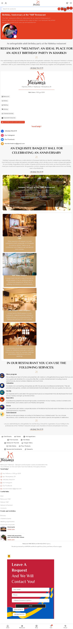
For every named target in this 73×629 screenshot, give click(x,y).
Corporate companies (7, 524)
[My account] (6, 3)
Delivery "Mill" (4, 502)
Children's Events (5, 518)
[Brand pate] (3, 529)
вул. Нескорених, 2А (9, 476)
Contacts (3, 508)
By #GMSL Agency (45, 543)
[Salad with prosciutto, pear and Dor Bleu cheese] (3, 538)
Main (2, 496)
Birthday (3, 515)
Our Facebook (7, 485)
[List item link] (36, 131)
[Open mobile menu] (2, 3)
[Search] (59, 8)
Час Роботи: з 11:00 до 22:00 (12, 473)
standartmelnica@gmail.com (12, 488)
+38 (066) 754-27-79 (9, 479)
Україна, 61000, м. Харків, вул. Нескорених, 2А (36, 86)
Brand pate (11, 527)
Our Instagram (7, 482)
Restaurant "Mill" (5, 499)
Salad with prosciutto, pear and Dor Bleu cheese (16, 536)
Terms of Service (53, 546)
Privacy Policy (43, 546)
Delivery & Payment (6, 505)
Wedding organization (7, 521)
